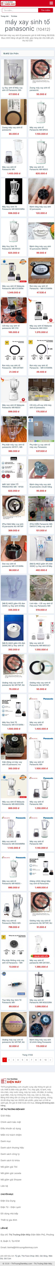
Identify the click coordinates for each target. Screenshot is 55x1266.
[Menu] (51, 3)
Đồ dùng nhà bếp (9, 1213)
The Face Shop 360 (30, 1256)
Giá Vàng (44, 1256)
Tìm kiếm (45, 10)
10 (45, 1060)
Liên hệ (4, 1186)
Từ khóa (14, 16)
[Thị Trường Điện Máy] (14, 1081)
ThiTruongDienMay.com (21, 1263)
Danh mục (6, 1141)
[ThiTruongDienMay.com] (11, 3)
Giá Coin (7, 1258)
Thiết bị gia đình (9, 1220)
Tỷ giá (17, 1256)
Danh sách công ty (10, 1154)
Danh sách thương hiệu (12, 1147)
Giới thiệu (5, 1115)
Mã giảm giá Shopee (11, 1179)
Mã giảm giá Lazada (11, 1173)
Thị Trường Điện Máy (43, 1263)
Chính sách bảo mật (11, 1122)
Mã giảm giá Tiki (9, 1166)
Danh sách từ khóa (10, 1160)
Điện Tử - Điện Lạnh (11, 1207)
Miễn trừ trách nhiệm (11, 1134)
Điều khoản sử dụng (11, 1128)
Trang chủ (4, 16)
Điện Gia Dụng (8, 1200)
